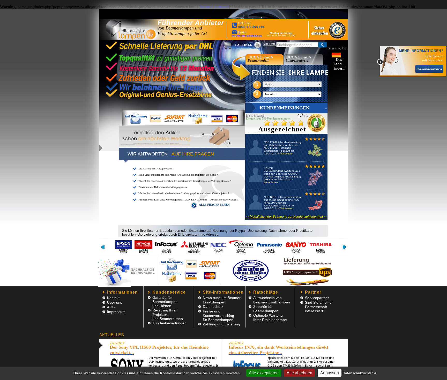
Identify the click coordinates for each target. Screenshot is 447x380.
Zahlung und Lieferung (221, 324)
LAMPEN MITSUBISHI (194, 251)
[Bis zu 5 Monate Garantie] (160, 68)
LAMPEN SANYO (296, 251)
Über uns (114, 302)
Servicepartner (317, 298)
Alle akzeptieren (264, 373)
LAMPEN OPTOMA (241, 251)
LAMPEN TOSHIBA (320, 251)
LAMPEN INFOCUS (166, 251)
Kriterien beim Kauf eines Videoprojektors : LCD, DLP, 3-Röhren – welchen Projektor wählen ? (188, 199)
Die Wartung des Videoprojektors (155, 168)
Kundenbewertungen (169, 323)
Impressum (116, 312)
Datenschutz (213, 306)
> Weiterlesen (285, 153)
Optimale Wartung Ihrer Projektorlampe (270, 317)
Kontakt (113, 298)
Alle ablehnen (299, 373)
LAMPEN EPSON (123, 251)
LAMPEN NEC (218, 251)
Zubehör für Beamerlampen (265, 308)
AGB (111, 307)
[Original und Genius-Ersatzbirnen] (164, 97)
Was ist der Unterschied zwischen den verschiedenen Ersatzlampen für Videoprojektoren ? (184, 181)
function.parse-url (214, 7)
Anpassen (329, 373)
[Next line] (344, 247)
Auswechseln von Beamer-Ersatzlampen (271, 300)
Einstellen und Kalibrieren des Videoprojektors (162, 187)
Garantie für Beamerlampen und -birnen (164, 301)
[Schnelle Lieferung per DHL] (160, 49)
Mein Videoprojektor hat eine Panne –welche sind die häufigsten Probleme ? (178, 174)
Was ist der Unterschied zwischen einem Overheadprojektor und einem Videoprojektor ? (183, 193)
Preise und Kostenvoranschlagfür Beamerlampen (218, 315)
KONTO (270, 44)
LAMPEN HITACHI (143, 251)
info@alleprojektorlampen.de (247, 35)
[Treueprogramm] (160, 88)
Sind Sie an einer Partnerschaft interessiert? (319, 306)
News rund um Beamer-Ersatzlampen (222, 300)
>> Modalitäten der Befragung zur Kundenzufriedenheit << (286, 216)
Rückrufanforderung (429, 69)
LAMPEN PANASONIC (269, 251)
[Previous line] (103, 247)
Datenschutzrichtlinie (359, 373)
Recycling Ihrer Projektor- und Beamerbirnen (167, 314)
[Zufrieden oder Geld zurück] (160, 78)
